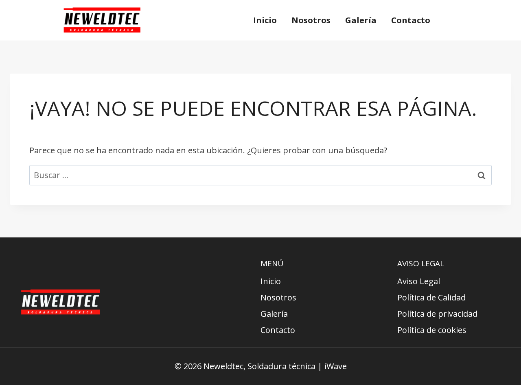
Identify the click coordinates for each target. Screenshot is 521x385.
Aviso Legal (418, 281)
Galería (361, 20)
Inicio (265, 20)
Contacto (410, 20)
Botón (471, 20)
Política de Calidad (431, 297)
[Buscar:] (260, 175)
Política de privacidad (437, 313)
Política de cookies (431, 329)
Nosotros (311, 20)
